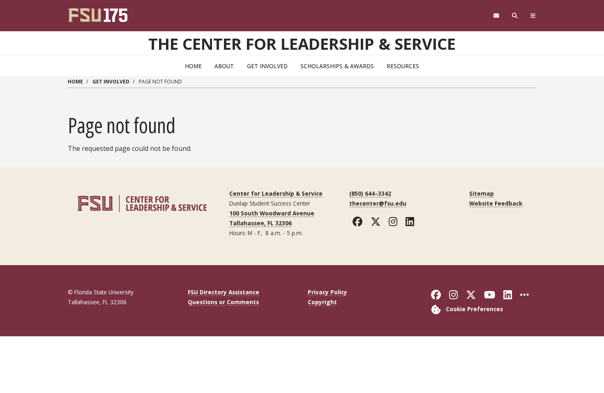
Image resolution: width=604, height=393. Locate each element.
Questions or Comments (223, 302)
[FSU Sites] (533, 16)
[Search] (515, 16)
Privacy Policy (327, 292)
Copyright (322, 302)
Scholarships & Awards (337, 66)
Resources (403, 66)
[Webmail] (496, 16)
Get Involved (267, 66)
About (224, 66)
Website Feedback (495, 203)
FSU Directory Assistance (223, 292)
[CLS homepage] (141, 202)
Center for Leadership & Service (276, 193)
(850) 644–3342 (370, 193)
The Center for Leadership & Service (302, 43)
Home (193, 66)
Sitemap (481, 193)
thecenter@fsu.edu (377, 203)
